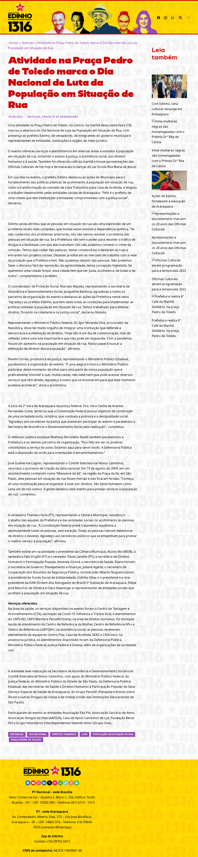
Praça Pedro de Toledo (26, 739)
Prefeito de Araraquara (60, 116)
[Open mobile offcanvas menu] (188, 17)
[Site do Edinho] (20, 17)
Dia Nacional (38, 734)
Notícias (28, 43)
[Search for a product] (180, 17)
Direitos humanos (64, 734)
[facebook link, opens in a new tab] (158, 17)
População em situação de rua (113, 734)
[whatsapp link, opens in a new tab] (172, 17)
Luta (84, 734)
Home (13, 43)
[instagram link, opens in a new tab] (165, 17)
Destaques (17, 734)
